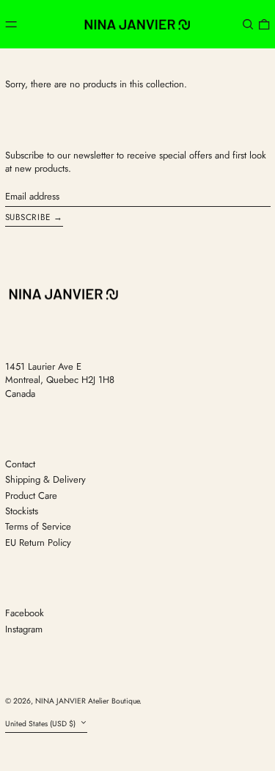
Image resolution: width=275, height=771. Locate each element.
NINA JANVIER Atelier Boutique (87, 700)
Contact (20, 464)
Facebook (24, 613)
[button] (248, 23)
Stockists (21, 511)
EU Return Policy (38, 542)
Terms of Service (38, 526)
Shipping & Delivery (45, 479)
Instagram (24, 629)
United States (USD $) (41, 723)
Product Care (31, 496)
